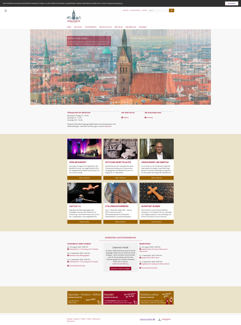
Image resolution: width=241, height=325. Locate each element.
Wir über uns (131, 27)
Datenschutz (71, 321)
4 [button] (122, 102)
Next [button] (208, 67)
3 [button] (119, 102)
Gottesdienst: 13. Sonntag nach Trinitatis (83, 249)
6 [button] (128, 102)
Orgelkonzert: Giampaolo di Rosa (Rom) (155, 264)
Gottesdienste (90, 27)
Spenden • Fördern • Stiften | (83, 319)
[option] (120, 67)
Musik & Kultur (105, 27)
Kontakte (126, 10)
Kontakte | (70, 319)
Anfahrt (126, 117)
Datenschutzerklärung (120, 264)
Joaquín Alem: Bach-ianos (150, 258)
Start (69, 27)
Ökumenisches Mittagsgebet (79, 255)
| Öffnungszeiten (134, 10)
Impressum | (97, 319)
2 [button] (116, 102)
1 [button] (113, 102)
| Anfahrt (144, 10)
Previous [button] (32, 67)
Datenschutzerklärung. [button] (115, 3)
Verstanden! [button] (232, 3)
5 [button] (125, 102)
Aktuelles (78, 27)
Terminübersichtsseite (77, 266)
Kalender (142, 27)
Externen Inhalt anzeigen (120, 268)
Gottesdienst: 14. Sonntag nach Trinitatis (83, 262)
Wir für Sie (118, 27)
